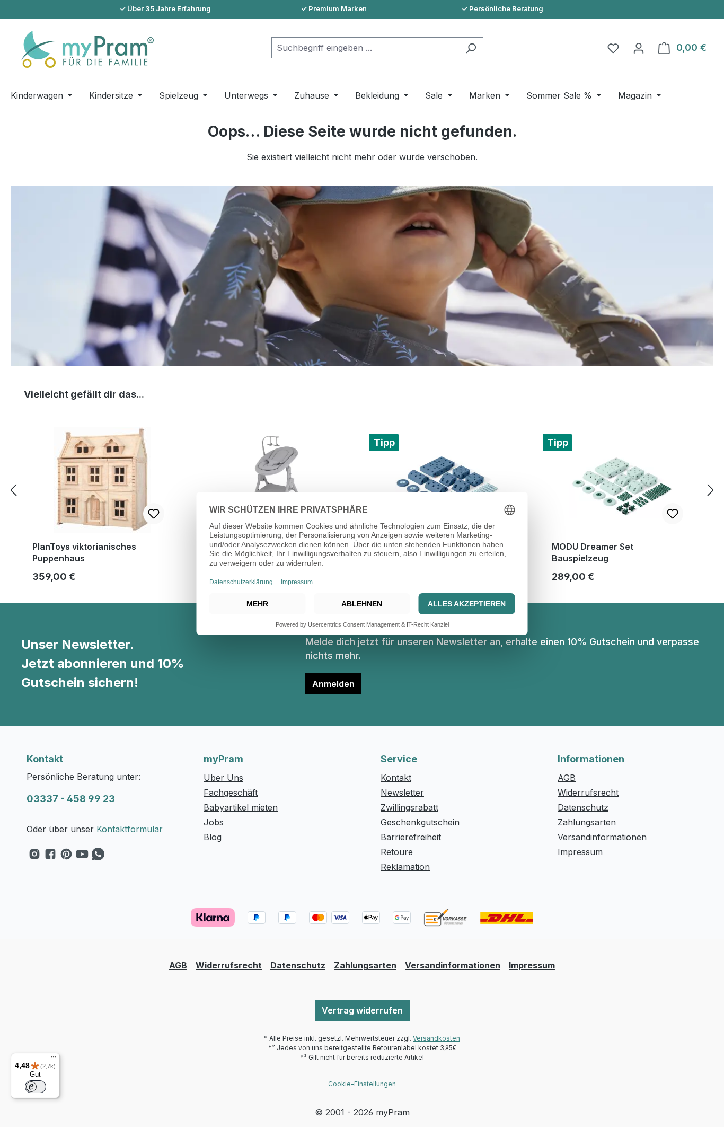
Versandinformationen (602, 837)
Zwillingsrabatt (409, 807)
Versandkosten (436, 1038)
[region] (362, 490)
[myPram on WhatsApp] (98, 856)
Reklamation (405, 866)
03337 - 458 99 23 (71, 798)
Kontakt (396, 777)
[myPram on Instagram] (34, 856)
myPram (223, 758)
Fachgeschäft (231, 792)
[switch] (35, 1086)
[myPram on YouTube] (82, 856)
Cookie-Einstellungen (362, 1084)
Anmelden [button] (333, 684)
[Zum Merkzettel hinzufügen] (153, 513)
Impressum (580, 852)
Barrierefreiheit (411, 837)
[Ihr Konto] (638, 47)
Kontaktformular (129, 829)
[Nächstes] (711, 490)
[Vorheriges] (13, 490)
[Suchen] (470, 47)
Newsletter (402, 792)
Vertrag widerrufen (362, 1010)
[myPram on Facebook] (50, 856)
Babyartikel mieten (241, 807)
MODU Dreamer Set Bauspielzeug (592, 552)
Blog (213, 837)
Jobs (214, 822)
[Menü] (53, 1059)
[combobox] (365, 47)
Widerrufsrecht (588, 792)
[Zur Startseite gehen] (82, 49)
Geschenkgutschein (420, 822)
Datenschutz (583, 807)
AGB (567, 777)
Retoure (397, 852)
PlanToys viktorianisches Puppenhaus (84, 552)
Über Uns (223, 777)
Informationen (591, 758)
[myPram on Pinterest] (66, 856)
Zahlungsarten (587, 822)
